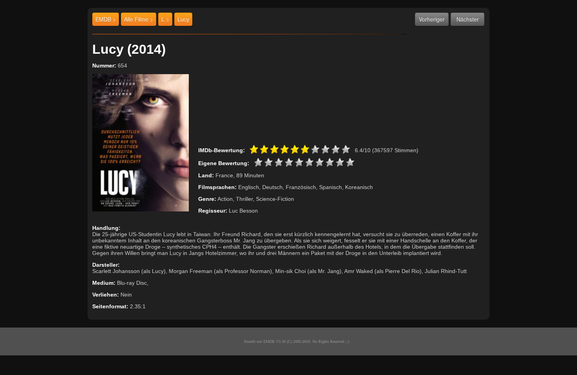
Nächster (467, 19)
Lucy (183, 19)
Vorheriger (432, 19)
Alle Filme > (138, 19)
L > (165, 19)
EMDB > (105, 19)
